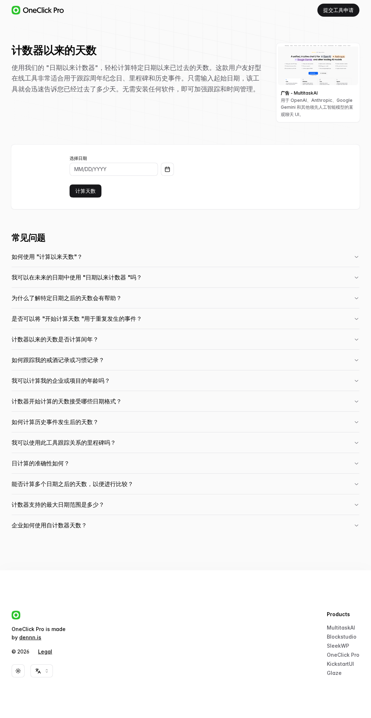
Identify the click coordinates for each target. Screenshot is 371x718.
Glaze (334, 673)
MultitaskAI (341, 627)
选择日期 (78, 158)
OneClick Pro (343, 655)
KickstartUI (340, 664)
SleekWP (338, 646)
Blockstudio (342, 637)
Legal (45, 651)
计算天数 (85, 191)
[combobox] (41, 670)
